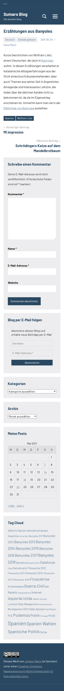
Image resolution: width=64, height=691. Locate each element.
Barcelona (21, 562)
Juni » (20, 505)
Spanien (9, 118)
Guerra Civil (34, 585)
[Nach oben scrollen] (56, 683)
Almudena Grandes (37, 530)
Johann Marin (33, 661)
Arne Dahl (24, 536)
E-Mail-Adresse (18, 265)
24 (18, 487)
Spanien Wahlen (41, 623)
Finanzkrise (40, 579)
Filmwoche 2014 (34, 573)
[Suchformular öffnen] (44, 16)
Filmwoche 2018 (21, 579)
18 (24, 479)
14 (45, 472)
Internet (36, 592)
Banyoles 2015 (27, 548)
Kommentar (16, 194)
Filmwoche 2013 (16, 573)
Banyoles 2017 (26, 555)
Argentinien (14, 535)
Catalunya (47, 562)
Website (13, 282)
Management (31, 604)
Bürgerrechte (33, 563)
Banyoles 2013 (24, 542)
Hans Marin (10, 44)
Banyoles (47, 60)
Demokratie (20, 568)
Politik (35, 615)
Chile (10, 568)
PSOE (51, 615)
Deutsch (10, 39)
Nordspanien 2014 (18, 609)
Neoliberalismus (45, 604)
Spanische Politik (24, 631)
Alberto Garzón (17, 530)
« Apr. (11, 505)
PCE (10, 615)
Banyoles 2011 (36, 536)
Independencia (24, 592)
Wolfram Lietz (24, 118)
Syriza (43, 632)
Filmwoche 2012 (36, 568)
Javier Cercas (40, 599)
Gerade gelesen (27, 39)
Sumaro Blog (15, 14)
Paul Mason (50, 609)
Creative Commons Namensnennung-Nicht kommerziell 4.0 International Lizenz (28, 671)
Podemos (21, 615)
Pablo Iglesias (36, 609)
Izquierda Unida (20, 598)
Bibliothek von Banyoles (19, 108)
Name (12, 248)
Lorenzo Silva (15, 604)
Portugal (44, 616)
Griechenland (16, 586)
